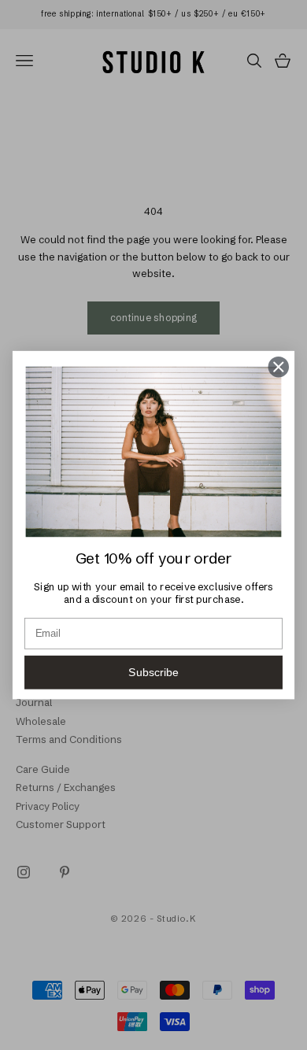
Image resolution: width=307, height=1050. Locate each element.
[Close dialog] (279, 367)
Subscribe (153, 672)
